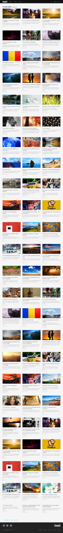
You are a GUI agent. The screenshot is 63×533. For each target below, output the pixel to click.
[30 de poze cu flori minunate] (51, 230)
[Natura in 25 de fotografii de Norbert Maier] (51, 275)
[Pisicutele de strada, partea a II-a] (51, 39)
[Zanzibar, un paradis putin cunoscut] (51, 406)
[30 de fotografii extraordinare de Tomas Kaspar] (51, 60)
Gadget (10, 1)
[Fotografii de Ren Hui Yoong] (51, 383)
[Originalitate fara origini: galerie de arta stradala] (51, 513)
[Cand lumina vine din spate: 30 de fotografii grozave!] (31, 406)
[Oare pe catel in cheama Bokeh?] (31, 17)
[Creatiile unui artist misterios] (12, 297)
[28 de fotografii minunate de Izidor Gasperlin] (12, 276)
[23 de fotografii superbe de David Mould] (12, 105)
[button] (24, 1)
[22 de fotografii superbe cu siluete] (31, 82)
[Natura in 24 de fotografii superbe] (51, 167)
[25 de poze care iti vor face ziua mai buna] (31, 104)
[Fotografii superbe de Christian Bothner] (31, 231)
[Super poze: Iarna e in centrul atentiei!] (12, 188)
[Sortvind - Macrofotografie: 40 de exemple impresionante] (31, 513)
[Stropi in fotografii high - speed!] (31, 187)
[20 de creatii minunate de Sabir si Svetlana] (31, 146)
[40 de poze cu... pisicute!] (12, 405)
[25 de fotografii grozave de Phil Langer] (31, 61)
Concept (20, 1)
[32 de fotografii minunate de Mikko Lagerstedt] (12, 83)
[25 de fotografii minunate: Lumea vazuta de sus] (51, 19)
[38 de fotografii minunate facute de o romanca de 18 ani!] (31, 427)
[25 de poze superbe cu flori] (51, 491)
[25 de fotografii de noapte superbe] (12, 39)
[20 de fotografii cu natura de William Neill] (51, 83)
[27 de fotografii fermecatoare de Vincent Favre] (51, 254)
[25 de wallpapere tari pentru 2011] (12, 252)
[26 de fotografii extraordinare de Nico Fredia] (31, 297)
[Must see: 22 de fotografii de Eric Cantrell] (31, 167)
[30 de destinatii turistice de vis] (31, 492)
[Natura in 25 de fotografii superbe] (51, 104)
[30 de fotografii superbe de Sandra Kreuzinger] (51, 146)
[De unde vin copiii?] (12, 512)
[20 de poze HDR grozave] (31, 39)
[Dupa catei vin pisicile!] (12, 126)
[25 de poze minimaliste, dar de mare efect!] (12, 232)
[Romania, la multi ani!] (12, 60)
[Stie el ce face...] (12, 166)
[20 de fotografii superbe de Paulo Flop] (31, 254)
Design (15, 1)
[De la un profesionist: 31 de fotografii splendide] (12, 427)
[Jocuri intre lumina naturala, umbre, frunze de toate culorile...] (31, 126)
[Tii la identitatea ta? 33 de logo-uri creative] (51, 209)
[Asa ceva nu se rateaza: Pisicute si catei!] (51, 188)
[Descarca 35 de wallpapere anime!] (12, 210)
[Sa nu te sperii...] (51, 126)
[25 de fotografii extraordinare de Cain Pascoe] (31, 275)
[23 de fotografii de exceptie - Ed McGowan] (31, 209)
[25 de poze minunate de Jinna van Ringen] (12, 361)
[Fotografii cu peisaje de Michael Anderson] (12, 18)
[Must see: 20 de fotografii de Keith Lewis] (12, 146)
